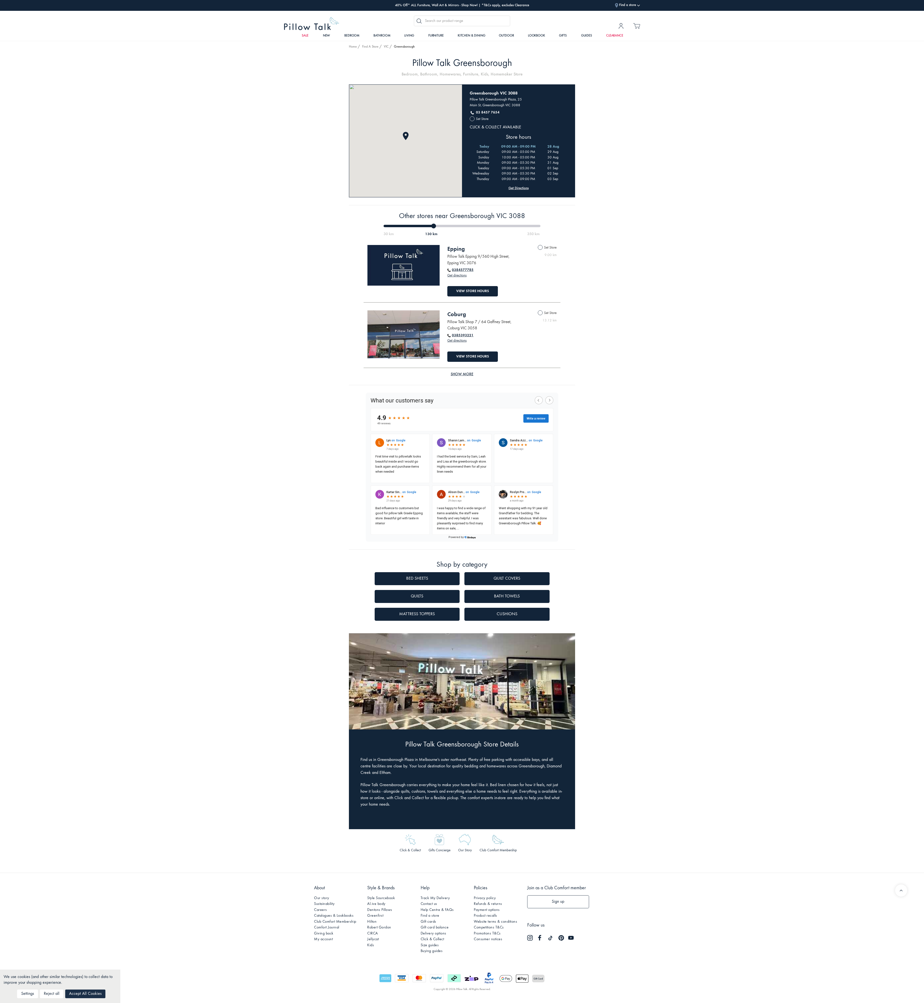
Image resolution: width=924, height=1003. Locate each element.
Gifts (563, 36)
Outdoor (506, 36)
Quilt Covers (507, 579)
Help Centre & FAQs (437, 910)
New (326, 36)
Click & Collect (432, 939)
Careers (320, 910)
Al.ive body (376, 904)
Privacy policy (485, 898)
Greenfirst (375, 916)
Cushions (507, 614)
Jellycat (373, 939)
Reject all (51, 994)
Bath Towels (507, 596)
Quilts (417, 596)
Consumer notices (488, 939)
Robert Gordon (379, 927)
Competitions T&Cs (489, 927)
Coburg (456, 315)
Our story (321, 898)
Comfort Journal (326, 927)
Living (409, 36)
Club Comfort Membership (335, 922)
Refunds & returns (488, 904)
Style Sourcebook (381, 898)
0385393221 (463, 335)
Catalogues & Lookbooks (333, 916)
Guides (586, 36)
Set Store (482, 119)
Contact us (429, 904)
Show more (462, 374)
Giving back (324, 933)
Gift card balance (435, 927)
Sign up (558, 902)
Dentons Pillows (379, 910)
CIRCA (372, 933)
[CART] (636, 27)
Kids (370, 945)
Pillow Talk (311, 24)
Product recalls (485, 916)
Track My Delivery (435, 898)
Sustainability (324, 904)
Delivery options (433, 933)
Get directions (457, 275)
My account (323, 939)
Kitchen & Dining (471, 36)
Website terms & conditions (495, 922)
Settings (27, 994)
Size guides (430, 945)
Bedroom (351, 36)
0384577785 (463, 270)
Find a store (430, 916)
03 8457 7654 (488, 112)
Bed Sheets (417, 579)
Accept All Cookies (85, 994)
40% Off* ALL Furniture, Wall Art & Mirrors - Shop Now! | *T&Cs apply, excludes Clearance (462, 5)
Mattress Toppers (417, 614)
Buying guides (432, 951)
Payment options (487, 910)
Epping (456, 249)
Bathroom (381, 36)
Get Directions (518, 188)
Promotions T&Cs (487, 933)
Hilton (372, 922)
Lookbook (536, 36)
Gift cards (428, 922)
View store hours (472, 291)
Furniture (436, 36)
